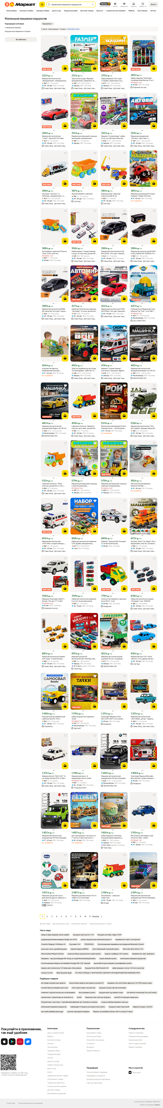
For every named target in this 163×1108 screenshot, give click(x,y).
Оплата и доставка (94, 1036)
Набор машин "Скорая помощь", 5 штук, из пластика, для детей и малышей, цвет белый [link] (84, 252)
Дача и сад (51, 1068)
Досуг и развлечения (55, 1033)
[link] (55, 935)
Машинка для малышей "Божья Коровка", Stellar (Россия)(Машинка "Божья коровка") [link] (143, 195)
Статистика (10, 1103)
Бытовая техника (54, 1040)
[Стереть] (93, 4)
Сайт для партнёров (94, 1083)
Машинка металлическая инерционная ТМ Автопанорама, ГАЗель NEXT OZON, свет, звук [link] (143, 897)
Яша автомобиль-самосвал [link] (82, 194)
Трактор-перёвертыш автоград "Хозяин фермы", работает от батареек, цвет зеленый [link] (84, 370)
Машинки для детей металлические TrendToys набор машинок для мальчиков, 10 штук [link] (84, 658)
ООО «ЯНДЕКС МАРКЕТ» (150, 1102)
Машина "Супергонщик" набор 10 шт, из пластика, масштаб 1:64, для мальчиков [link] (113, 137)
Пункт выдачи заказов (137, 1044)
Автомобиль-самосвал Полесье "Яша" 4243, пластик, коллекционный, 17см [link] (54, 252)
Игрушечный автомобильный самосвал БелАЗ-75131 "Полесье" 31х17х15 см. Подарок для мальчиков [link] (54, 718)
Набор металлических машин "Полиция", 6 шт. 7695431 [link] (142, 600)
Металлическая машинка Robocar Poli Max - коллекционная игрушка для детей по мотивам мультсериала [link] (142, 485)
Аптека (50, 1058)
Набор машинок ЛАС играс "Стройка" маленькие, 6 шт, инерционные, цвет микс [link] (111, 80)
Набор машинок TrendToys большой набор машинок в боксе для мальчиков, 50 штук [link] (113, 837)
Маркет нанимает (135, 1047)
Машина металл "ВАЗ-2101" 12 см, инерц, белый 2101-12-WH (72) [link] (54, 777)
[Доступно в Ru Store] (28, 1044)
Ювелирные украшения (56, 1093)
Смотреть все (73, 29)
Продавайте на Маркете (96, 1076)
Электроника (52, 1047)
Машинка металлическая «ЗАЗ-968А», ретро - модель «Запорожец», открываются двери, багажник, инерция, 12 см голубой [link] (143, 718)
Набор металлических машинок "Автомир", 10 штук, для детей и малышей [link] (84, 310)
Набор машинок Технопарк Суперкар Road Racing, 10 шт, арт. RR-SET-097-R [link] (142, 79)
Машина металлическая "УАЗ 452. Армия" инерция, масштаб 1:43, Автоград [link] (143, 427)
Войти (153, 4)
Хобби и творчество (55, 1065)
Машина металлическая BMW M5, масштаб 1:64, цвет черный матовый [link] (54, 310)
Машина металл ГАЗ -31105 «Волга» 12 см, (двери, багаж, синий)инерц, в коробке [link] (142, 658)
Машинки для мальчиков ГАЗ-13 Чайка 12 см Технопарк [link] (84, 897)
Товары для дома (53, 1054)
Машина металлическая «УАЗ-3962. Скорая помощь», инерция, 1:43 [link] (53, 542)
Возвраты (90, 1047)
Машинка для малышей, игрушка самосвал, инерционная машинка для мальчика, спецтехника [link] (113, 485)
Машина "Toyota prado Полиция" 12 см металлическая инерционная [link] (113, 542)
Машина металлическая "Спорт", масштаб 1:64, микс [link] (53, 137)
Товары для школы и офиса (57, 1076)
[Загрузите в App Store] (4, 1044)
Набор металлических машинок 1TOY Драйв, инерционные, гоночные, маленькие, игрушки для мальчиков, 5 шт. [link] (84, 542)
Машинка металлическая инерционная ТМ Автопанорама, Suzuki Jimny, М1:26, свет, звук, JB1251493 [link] (54, 837)
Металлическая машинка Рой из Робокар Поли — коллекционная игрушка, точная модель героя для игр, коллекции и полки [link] (113, 427)
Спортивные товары (55, 1079)
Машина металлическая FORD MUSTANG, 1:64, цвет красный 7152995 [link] (113, 310)
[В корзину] (65, 68)
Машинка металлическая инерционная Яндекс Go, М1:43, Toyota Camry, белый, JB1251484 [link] (143, 370)
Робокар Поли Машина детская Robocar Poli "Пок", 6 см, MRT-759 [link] (143, 310)
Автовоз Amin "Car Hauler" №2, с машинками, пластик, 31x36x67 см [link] (143, 542)
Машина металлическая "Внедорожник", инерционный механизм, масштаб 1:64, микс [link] (54, 80)
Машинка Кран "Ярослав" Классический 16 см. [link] (111, 195)
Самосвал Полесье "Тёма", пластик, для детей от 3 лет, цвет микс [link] (52, 485)
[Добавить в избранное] (65, 38)
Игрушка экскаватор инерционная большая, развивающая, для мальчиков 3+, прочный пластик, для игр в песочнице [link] (54, 370)
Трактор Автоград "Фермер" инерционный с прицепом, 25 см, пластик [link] (83, 80)
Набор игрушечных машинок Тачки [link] (83, 718)
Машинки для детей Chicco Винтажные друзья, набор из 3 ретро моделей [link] (54, 897)
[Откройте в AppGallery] (20, 1044)
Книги (49, 1072)
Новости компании (136, 1033)
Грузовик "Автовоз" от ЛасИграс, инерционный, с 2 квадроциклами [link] (53, 195)
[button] (47, 24)
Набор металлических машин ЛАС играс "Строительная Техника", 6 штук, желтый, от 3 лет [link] (54, 658)
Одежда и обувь (53, 1051)
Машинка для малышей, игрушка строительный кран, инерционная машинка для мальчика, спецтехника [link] (84, 485)
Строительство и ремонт (57, 1086)
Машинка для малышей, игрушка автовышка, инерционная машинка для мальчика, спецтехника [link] (84, 137)
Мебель (50, 1036)
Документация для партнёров (98, 1079)
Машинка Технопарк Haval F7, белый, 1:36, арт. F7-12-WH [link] (53, 600)
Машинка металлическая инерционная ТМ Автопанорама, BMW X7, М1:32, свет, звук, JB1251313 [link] (113, 777)
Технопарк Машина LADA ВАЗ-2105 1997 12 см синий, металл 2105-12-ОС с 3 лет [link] (112, 718)
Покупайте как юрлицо (95, 1040)
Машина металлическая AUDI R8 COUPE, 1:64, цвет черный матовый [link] (112, 252)
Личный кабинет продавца (97, 1072)
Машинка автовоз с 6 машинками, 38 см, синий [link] (81, 777)
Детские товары (53, 1090)
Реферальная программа (138, 1036)
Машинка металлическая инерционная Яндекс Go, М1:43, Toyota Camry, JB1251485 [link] (54, 427)
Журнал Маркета (93, 1051)
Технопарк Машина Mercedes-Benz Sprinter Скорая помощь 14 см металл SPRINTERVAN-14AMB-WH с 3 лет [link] (143, 777)
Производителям (135, 1040)
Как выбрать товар (94, 1033)
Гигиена (50, 1044)
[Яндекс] (157, 1105)
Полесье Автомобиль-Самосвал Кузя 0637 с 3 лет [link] (113, 600)
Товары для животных (56, 1083)
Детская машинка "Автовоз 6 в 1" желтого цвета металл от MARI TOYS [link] (84, 837)
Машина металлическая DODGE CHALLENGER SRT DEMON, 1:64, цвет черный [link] (143, 252)
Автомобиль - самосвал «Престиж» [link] (110, 897)
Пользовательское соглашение (30, 1103)
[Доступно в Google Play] (12, 1044)
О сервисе (91, 1044)
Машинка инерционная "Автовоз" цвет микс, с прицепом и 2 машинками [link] (141, 137)
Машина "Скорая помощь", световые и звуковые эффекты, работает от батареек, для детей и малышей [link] (113, 370)
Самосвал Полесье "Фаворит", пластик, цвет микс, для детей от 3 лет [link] (83, 427)
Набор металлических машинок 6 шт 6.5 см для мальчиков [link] (84, 600)
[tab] (11, 11)
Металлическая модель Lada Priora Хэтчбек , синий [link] (142, 837)
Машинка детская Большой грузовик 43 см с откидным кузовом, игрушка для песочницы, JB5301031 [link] (111, 658)
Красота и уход (53, 1061)
